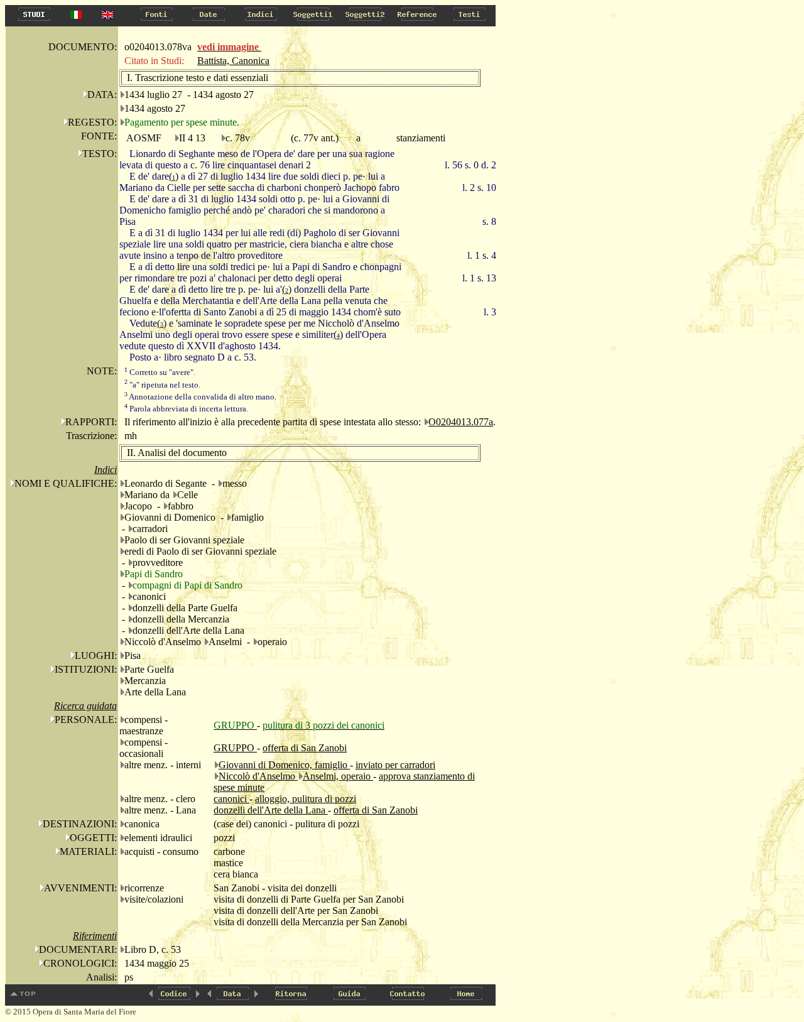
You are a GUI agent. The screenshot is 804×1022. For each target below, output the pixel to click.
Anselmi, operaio (338, 776)
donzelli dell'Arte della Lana (271, 810)
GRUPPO (235, 747)
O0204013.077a (460, 421)
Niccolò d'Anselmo (258, 776)
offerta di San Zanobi (305, 747)
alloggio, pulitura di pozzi (305, 798)
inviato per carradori (395, 764)
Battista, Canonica (233, 60)
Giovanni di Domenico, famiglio (284, 764)
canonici (231, 798)
